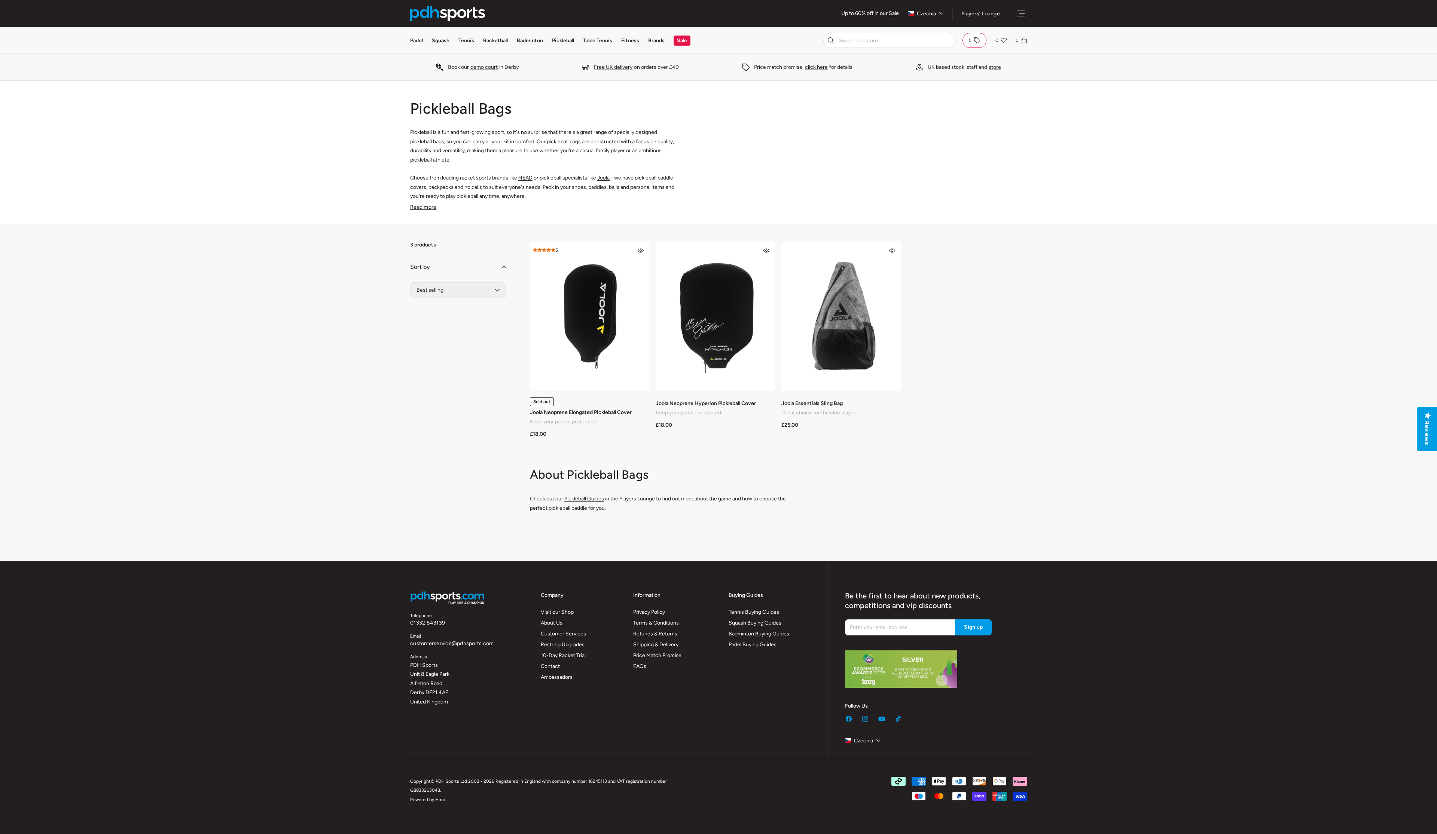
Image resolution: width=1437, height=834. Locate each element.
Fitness (630, 40)
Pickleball (563, 40)
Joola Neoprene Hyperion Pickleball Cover (706, 403)
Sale (894, 13)
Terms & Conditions (656, 623)
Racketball (495, 40)
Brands (656, 40)
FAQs (639, 666)
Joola (603, 178)
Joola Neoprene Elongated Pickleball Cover (581, 412)
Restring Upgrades (563, 644)
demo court (484, 67)
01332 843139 (427, 623)
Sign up (973, 627)
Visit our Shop (557, 612)
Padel (416, 40)
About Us (551, 623)
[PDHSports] (447, 13)
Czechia (926, 13)
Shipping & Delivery (655, 644)
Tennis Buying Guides (754, 612)
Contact (550, 666)
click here (816, 67)
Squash (440, 40)
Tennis (466, 40)
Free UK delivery (613, 67)
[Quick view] (641, 251)
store (995, 67)
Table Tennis (597, 40)
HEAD (525, 178)
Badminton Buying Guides (759, 634)
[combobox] (889, 40)
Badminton (530, 40)
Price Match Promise (657, 655)
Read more (423, 207)
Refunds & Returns (655, 634)
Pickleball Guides (584, 499)
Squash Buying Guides (755, 623)
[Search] (830, 40)
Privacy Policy (649, 612)
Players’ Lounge (980, 13)
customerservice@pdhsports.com (452, 643)
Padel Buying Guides (753, 644)
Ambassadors (557, 677)
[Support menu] (1021, 13)
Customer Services (563, 634)
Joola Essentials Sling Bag (812, 403)
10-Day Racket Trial (563, 655)
